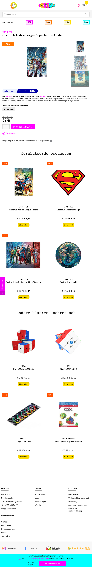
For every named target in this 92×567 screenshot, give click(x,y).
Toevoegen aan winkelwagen (23, 126)
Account (38, 488)
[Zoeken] (85, 14)
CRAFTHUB (7, 32)
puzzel (42, 96)
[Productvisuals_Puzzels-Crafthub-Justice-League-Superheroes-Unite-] (36, 63)
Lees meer (10, 109)
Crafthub (8, 96)
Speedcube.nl (11, 548)
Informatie (72, 488)
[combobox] (42, 14)
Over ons (5, 488)
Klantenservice (7, 516)
